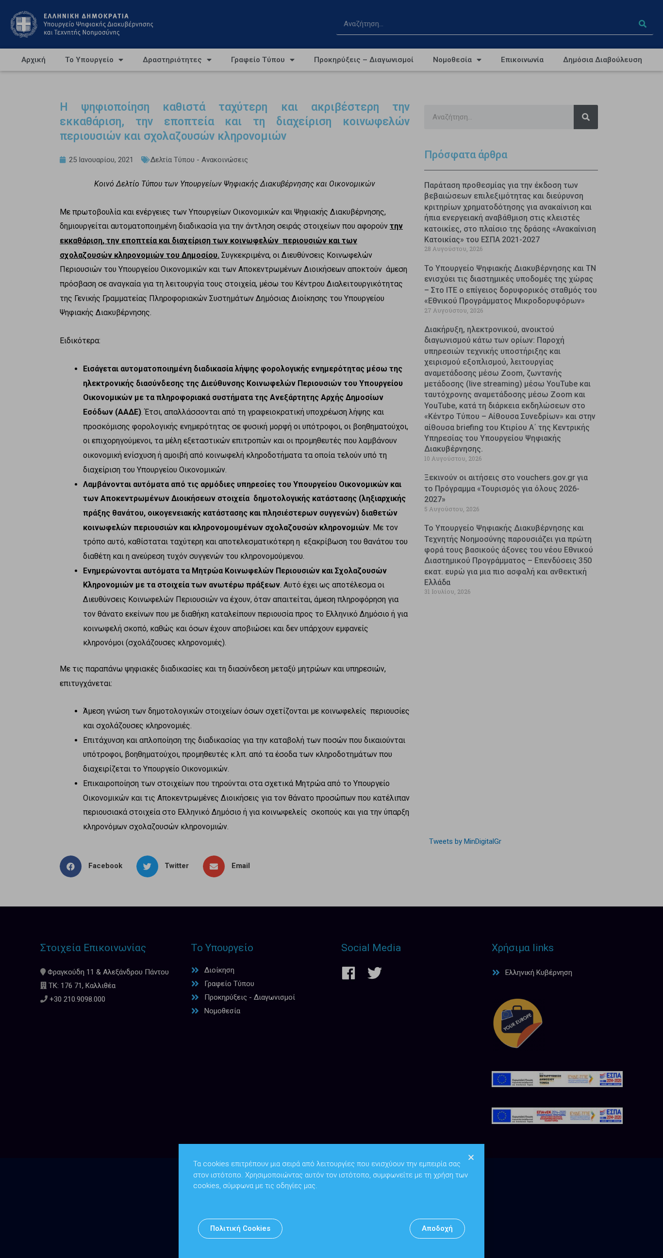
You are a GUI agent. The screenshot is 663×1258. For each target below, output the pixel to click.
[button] (240, 1229)
